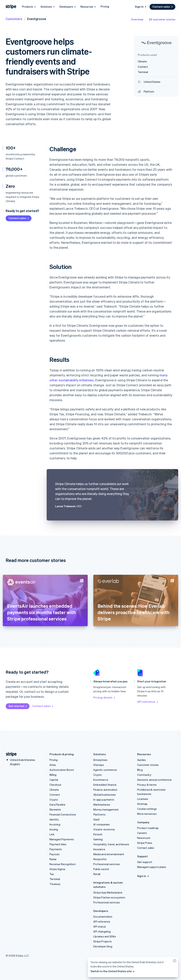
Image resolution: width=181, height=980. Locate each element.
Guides (141, 760)
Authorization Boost (61, 770)
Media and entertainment (108, 854)
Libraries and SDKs (104, 936)
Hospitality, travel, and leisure (111, 844)
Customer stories (148, 765)
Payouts (54, 854)
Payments (55, 849)
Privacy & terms (147, 784)
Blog (140, 770)
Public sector (101, 869)
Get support (144, 862)
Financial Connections (62, 814)
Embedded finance (104, 784)
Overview (137, 19)
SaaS (96, 819)
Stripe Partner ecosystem (109, 897)
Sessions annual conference (154, 779)
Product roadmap (148, 828)
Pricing (105, 6)
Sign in (139, 6)
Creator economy (104, 829)
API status (99, 926)
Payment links (58, 844)
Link (51, 834)
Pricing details (102, 697)
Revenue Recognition (62, 864)
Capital (53, 779)
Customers (14, 19)
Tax (51, 874)
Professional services (106, 864)
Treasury (55, 884)
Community (144, 774)
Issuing (53, 829)
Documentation (102, 916)
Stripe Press (144, 843)
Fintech (97, 834)
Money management (106, 809)
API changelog (102, 931)
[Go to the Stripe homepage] (10, 754)
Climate (54, 789)
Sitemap (142, 804)
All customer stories (162, 19)
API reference (146, 701)
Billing (52, 774)
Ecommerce (100, 779)
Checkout (55, 784)
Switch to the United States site (111, 971)
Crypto (53, 799)
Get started (16, 706)
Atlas (52, 765)
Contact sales (161, 6)
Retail (96, 874)
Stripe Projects (102, 941)
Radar (53, 859)
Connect (54, 794)
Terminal (54, 879)
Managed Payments (61, 839)
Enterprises (100, 760)
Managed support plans (151, 867)
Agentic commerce (105, 770)
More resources (147, 813)
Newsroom (144, 838)
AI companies (101, 824)
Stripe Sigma (57, 869)
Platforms (99, 814)
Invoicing (54, 824)
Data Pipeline (57, 804)
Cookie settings (147, 809)
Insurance (99, 849)
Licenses (142, 799)
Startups (98, 765)
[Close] (174, 961)
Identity (54, 819)
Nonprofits (100, 859)
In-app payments (103, 799)
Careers (142, 833)
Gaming (98, 839)
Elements (55, 809)
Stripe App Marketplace (107, 892)
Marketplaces (101, 804)
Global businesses (104, 794)
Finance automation (105, 789)
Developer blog (102, 946)
